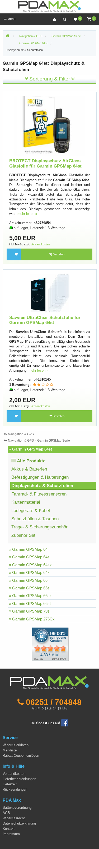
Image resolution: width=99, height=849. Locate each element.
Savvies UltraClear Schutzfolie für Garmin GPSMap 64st (45, 320)
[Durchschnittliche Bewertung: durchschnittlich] (43, 385)
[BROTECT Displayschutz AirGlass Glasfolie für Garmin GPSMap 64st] (49, 126)
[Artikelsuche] (64, 19)
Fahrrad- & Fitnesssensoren (39, 494)
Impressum (11, 834)
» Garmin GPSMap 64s (29, 557)
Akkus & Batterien (29, 469)
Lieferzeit (10, 784)
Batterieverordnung (17, 808)
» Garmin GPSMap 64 (28, 549)
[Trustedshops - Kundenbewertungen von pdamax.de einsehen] (31, 644)
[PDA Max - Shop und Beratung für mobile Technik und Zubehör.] (7, 36)
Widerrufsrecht (14, 818)
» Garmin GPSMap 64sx (30, 565)
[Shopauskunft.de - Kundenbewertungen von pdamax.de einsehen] (50, 644)
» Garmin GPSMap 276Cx (32, 619)
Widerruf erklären (16, 745)
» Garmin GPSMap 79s (29, 611)
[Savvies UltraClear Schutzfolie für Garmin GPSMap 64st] (49, 293)
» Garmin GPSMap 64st (30, 449)
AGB (6, 813)
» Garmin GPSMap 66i (28, 580)
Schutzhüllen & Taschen (35, 518)
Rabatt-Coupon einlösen (21, 755)
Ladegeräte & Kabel (30, 510)
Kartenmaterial (25, 502)
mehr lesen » (27, 214)
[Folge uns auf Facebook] (50, 723)
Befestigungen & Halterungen (40, 477)
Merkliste (10, 750)
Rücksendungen (15, 789)
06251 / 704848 (54, 702)
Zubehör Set (23, 535)
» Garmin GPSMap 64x (29, 572)
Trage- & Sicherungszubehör (39, 526)
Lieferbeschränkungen (19, 779)
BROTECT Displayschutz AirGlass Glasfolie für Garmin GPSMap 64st (45, 163)
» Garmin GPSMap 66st (30, 603)
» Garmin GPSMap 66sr (30, 595)
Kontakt (9, 829)
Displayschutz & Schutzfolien (24, 50)
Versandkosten (40, 244)
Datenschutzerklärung (19, 823)
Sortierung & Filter (49, 79)
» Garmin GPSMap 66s (29, 588)
